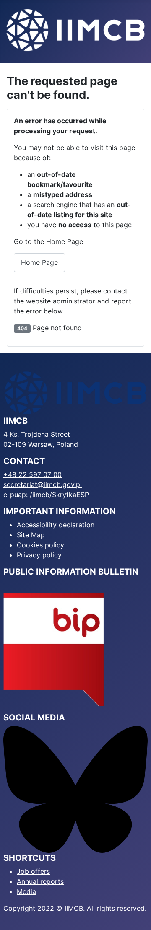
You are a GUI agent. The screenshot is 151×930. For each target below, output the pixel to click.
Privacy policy (39, 555)
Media (26, 891)
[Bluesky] (75, 789)
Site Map (31, 535)
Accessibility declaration (55, 525)
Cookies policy (40, 545)
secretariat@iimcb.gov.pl (42, 484)
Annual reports (40, 881)
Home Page (39, 262)
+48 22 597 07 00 (32, 474)
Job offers (33, 871)
